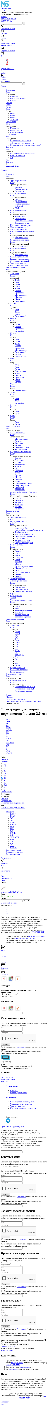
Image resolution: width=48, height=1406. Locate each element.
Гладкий (18, 200)
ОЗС (17, 646)
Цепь (12, 519)
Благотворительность (18, 98)
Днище (13, 598)
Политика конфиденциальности (23, 1108)
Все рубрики (6, 858)
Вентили (18, 441)
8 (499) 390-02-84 (7, 21)
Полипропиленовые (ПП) (25, 687)
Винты (17, 555)
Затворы (18, 445)
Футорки (18, 473)
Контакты (9, 162)
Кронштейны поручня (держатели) (29, 530)
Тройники (19, 505)
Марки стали (11, 122)
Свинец (13, 405)
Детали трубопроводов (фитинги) (23, 492)
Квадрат (18, 354)
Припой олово (20, 390)
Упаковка (14, 120)
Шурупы (18, 577)
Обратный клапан (22, 447)
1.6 (5, 766)
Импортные (15, 128)
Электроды (14, 625)
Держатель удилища (23, 617)
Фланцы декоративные (24, 534)
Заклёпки (18, 562)
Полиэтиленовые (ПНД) (24, 689)
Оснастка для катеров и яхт (21, 600)
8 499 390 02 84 (7, 1077)
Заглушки (19, 502)
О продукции (11, 134)
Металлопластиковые (23, 691)
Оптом (8, 105)
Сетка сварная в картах (24, 221)
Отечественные (16, 130)
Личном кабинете (8, 1346)
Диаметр (4, 761)
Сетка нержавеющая (18, 210)
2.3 (5, 771)
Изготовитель (6, 792)
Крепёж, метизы (16, 545)
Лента (17, 284)
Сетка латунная (21, 356)
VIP (11, 158)
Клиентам (10, 147)
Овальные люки (21, 589)
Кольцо (18, 462)
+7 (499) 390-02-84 (38, 932)
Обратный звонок (8, 51)
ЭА (16, 659)
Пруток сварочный (17, 668)
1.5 (5, 764)
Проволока (19, 293)
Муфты (18, 466)
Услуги (8, 107)
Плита (17, 286)
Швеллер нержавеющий (19, 259)
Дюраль (13, 303)
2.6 (5, 778)
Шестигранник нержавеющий (22, 231)
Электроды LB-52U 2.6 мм (11, 892)
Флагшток (19, 613)
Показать (4, 759)
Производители (16, 132)
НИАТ (17, 632)
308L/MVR (19, 655)
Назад (8, 92)
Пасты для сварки (17, 672)
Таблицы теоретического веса (22, 143)
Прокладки (19, 488)
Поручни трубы (21, 528)
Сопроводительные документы (22, 153)
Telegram (4, 1081)
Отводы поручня (21, 538)
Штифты (18, 570)
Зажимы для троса (17, 579)
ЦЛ (16, 649)
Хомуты (18, 475)
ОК (16, 653)
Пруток (18, 382)
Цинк (12, 416)
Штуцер (18, 477)
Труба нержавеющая (18, 181)
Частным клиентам (17, 156)
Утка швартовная (22, 615)
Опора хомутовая (22, 486)
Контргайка (19, 509)
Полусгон (19, 471)
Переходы (19, 500)
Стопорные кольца (22, 572)
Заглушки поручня (22, 541)
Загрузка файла (7, 1171)
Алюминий (14, 274)
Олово (12, 384)
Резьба (17, 481)
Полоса (18, 291)
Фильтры (18, 507)
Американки (20, 464)
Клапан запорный (22, 450)
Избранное (5, 81)
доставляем (13, 1369)
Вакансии (14, 96)
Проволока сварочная (18, 670)
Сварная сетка (20, 219)
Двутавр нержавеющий (19, 261)
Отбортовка (19, 460)
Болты (17, 553)
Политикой (21, 1047)
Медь (12, 358)
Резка (12, 113)
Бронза (13, 318)
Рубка (12, 115)
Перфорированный (22, 204)
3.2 (5, 783)
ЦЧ (16, 661)
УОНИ (17, 651)
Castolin (18, 642)
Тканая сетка (20, 217)
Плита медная (20, 371)
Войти (3, 79)
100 (7, 913)
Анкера (18, 551)
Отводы (18, 498)
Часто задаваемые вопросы (21, 1104)
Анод (17, 365)
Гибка (12, 117)
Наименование (7, 878)
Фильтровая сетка (22, 223)
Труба (17, 280)
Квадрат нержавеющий (19, 240)
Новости (13, 101)
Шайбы (18, 564)
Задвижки (19, 443)
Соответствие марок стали (20, 141)
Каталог (4, 17)
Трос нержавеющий (18, 517)
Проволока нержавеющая (20, 225)
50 (6, 911)
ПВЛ (17, 208)
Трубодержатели (21, 532)
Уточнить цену (7, 896)
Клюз (17, 608)
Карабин (13, 594)
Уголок (18, 289)
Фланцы (18, 458)
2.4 (5, 773)
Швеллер (18, 297)
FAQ (7, 160)
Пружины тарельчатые (24, 566)
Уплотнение (20, 490)
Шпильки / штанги (22, 568)
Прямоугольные (21, 189)
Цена (3, 880)
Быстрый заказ (17, 1363)
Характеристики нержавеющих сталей (25, 145)
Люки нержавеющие (18, 581)
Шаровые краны (21, 439)
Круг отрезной (16, 596)
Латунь (13, 333)
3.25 (5, 785)
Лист (17, 282)
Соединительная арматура (20, 452)
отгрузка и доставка (36, 936)
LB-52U (18, 666)
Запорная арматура (17, 433)
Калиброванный (21, 238)
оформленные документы (24, 938)
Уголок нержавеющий (19, 227)
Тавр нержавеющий (18, 263)
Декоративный (21, 202)
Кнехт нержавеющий (23, 610)
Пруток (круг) (20, 301)
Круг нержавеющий (18, 248)
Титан (12, 392)
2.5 (5, 776)
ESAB (17, 634)
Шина (17, 299)
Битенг (18, 606)
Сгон (17, 469)
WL (16, 638)
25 (6, 909)
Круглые (18, 187)
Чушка (17, 414)
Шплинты (19, 574)
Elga (16, 657)
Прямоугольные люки (23, 591)
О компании (10, 90)
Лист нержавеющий (18, 193)
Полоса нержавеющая (19, 257)
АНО (17, 663)
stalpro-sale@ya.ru (8, 1079)
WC (16, 636)
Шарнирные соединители (25, 536)
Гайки (17, 560)
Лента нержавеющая (18, 229)
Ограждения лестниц (18, 522)
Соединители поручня (24, 543)
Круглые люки (21, 587)
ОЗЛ (16, 644)
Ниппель (18, 479)
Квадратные (20, 191)
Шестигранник (21, 295)
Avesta (17, 640)
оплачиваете (25, 1367)
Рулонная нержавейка (19, 265)
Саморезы (19, 558)
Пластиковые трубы (18, 680)
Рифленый (19, 206)
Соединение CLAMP (23, 483)
